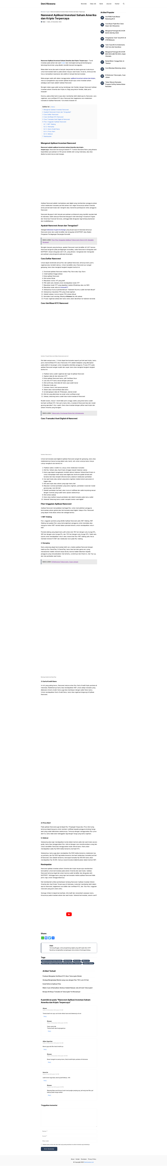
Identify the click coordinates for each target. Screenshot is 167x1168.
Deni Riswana (48, 3)
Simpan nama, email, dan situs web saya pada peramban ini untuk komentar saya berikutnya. (66, 1144)
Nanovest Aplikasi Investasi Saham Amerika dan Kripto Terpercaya (62, 963)
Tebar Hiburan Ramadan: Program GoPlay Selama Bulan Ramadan (115, 84)
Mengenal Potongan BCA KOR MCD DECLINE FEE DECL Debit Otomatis (115, 54)
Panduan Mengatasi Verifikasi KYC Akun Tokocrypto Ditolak (62, 976)
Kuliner (117, 4)
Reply (45, 1016)
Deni (44, 21)
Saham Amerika (88, 963)
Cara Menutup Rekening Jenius (115, 68)
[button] (123, 4)
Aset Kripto (68, 961)
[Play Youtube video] (69, 914)
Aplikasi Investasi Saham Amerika (52, 961)
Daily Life (93, 4)
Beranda (84, 4)
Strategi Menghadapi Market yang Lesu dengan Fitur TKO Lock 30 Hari (66, 980)
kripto (63, 63)
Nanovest (86, 961)
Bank (101, 4)
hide (52, 107)
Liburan (108, 4)
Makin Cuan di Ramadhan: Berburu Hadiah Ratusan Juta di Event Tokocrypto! (68, 988)
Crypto (48, 11)
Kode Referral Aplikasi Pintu (52, 984)
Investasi (77, 961)
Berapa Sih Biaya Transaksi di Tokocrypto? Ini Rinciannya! (61, 992)
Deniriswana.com (89, 1162)
